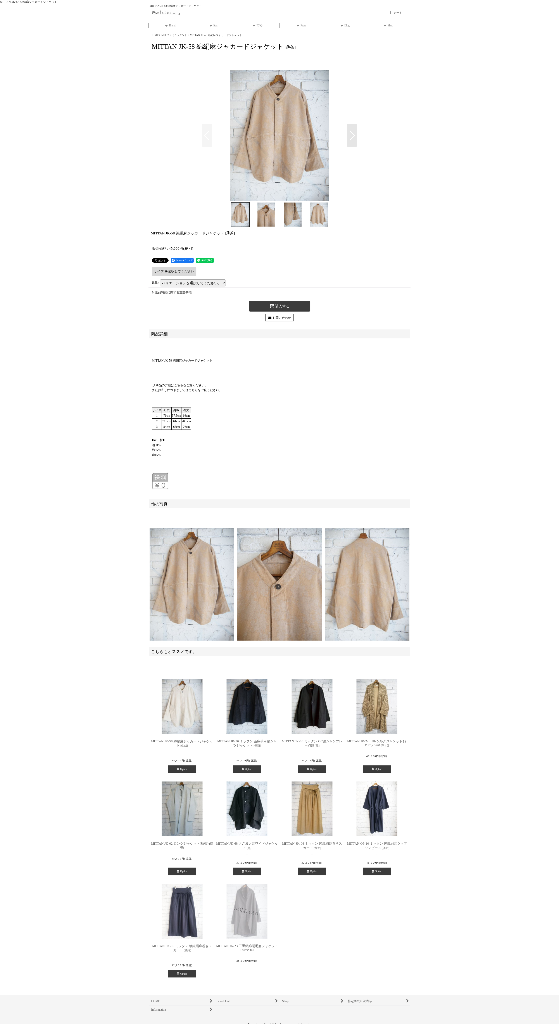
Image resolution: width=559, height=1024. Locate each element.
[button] (207, 135)
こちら (193, 390)
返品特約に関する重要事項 (173, 292)
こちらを (180, 385)
